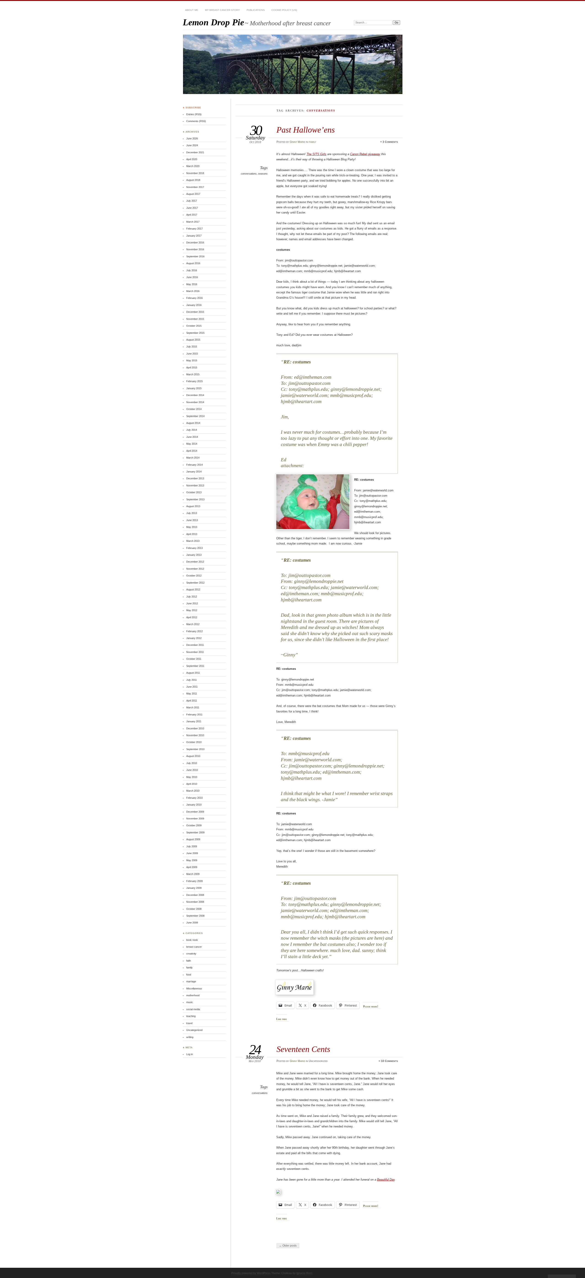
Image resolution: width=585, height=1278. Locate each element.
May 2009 (191, 860)
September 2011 (195, 666)
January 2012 (194, 638)
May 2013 (191, 527)
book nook (192, 940)
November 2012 (195, 568)
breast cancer (194, 946)
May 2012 (191, 610)
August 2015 (193, 339)
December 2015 (195, 311)
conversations (249, 173)
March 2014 (192, 457)
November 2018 (195, 173)
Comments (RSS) (196, 121)
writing (189, 1037)
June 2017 (192, 207)
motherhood (192, 995)
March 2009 (192, 874)
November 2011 (195, 652)
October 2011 (193, 658)
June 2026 (192, 138)
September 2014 (195, 416)
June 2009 (192, 853)
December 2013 (195, 478)
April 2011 (191, 700)
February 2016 (194, 298)
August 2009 (193, 839)
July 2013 (191, 513)
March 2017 (192, 221)
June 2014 (192, 437)
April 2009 (191, 867)
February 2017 (194, 228)
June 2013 (192, 520)
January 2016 (194, 305)
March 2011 (192, 707)
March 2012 (192, 624)
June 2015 (192, 353)
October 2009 (194, 825)
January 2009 (194, 888)
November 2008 (195, 901)
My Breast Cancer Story (222, 10)
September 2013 (195, 499)
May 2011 (191, 693)
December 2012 (195, 561)
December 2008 (195, 895)
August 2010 (193, 756)
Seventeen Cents (303, 1049)
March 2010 (192, 790)
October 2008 (194, 909)
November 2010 (195, 735)
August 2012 (193, 589)
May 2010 (191, 777)
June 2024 (192, 145)
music (189, 1002)
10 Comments (389, 1061)
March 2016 (192, 291)
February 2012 (194, 631)
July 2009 (191, 846)
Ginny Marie (297, 141)
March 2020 (192, 166)
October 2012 (194, 575)
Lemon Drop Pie (213, 22)
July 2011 (191, 679)
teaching (191, 1016)
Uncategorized (194, 1030)
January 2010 (194, 804)
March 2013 (192, 541)
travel (189, 1023)
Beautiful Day (386, 1179)
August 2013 (193, 506)
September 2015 (195, 332)
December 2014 (195, 395)
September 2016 (195, 256)
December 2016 (195, 242)
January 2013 (194, 554)
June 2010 (192, 770)
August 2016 (193, 263)
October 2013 (194, 492)
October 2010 (194, 742)
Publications (256, 10)
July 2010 (191, 763)
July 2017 (191, 200)
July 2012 (191, 596)
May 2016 (191, 284)
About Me (191, 10)
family (312, 141)
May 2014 (191, 443)
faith (188, 960)
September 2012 (195, 582)
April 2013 (191, 534)
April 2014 (191, 450)
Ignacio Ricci (304, 1273)
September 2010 (195, 749)
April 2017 (191, 214)
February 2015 (194, 381)
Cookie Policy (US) (284, 10)
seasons (263, 173)
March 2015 (192, 374)
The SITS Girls (316, 154)
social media (193, 1009)
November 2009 (195, 818)
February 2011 (194, 714)
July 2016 (191, 270)
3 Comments (390, 141)
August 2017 (193, 194)
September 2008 (195, 915)
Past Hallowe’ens (306, 129)
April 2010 (191, 783)
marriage (191, 981)
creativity (191, 953)
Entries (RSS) (194, 114)
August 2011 (193, 672)
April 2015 (191, 367)
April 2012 (191, 617)
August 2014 (193, 423)
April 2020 (191, 159)
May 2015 (191, 360)
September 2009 (195, 832)
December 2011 (195, 645)
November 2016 (195, 249)
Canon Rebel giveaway (365, 154)
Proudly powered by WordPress (251, 1273)
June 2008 (192, 922)
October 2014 (194, 409)
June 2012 (192, 603)
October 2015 (194, 325)
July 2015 (191, 346)
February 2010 (194, 797)
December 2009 (195, 811)
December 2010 (195, 728)
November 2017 (195, 187)
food (188, 974)
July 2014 (191, 429)
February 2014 (194, 464)
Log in (189, 1054)
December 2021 (195, 152)
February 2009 (194, 881)
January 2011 (193, 721)
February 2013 (194, 548)
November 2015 (195, 319)
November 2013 (195, 485)
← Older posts (288, 1245)
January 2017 (194, 235)
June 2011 (192, 686)
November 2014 (195, 402)
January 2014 (194, 471)
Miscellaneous (194, 988)
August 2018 (193, 180)
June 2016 (192, 277)
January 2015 (194, 388)
